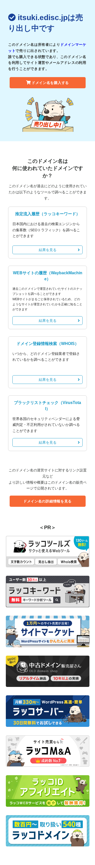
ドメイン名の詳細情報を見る (47, 501)
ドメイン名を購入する (50, 83)
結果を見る (47, 250)
